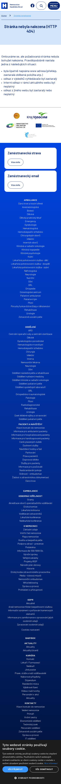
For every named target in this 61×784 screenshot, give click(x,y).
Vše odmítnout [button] (44, 769)
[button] (30, 778)
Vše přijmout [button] (15, 769)
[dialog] (30, 762)
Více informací (51, 763)
